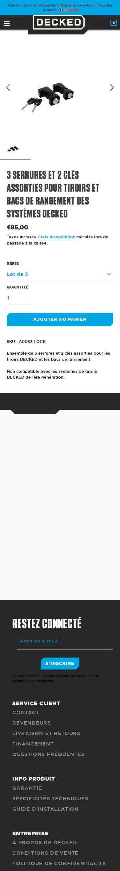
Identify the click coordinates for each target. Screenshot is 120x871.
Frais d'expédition (56, 237)
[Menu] (7, 22)
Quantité (18, 287)
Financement (33, 744)
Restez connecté (47, 624)
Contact (25, 712)
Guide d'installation (45, 809)
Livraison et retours (46, 733)
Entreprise (30, 833)
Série (13, 263)
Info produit (33, 778)
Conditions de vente (45, 853)
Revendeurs (31, 723)
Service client (36, 703)
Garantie (27, 788)
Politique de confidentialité (59, 863)
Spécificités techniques (50, 798)
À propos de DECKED (44, 842)
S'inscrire (60, 663)
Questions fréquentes (48, 754)
